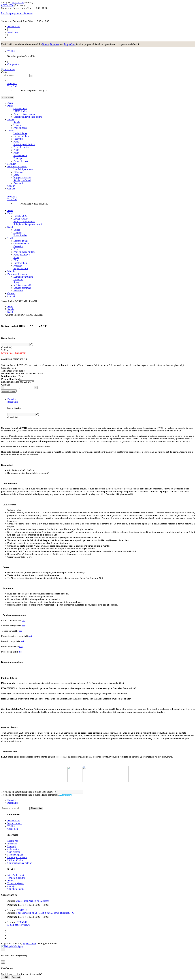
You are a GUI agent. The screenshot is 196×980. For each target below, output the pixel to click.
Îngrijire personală (22, 177)
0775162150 (18, 2)
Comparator (13, 64)
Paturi (10, 105)
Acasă (10, 103)
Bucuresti (54, 44)
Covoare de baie (21, 136)
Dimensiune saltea (10, 381)
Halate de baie (20, 155)
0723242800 (7, 5)
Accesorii (18, 183)
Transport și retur (15, 883)
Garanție (11, 886)
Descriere (12, 399)
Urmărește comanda (17, 857)
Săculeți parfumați (22, 180)
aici (23, 620)
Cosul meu (12, 829)
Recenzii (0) (13, 402)
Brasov (45, 44)
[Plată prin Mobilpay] (12, 946)
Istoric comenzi (14, 823)
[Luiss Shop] (8, 69)
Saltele (10, 119)
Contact (11, 188)
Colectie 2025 (20, 108)
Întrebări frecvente (16, 875)
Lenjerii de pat (20, 133)
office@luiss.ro (22, 924)
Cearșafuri (18, 139)
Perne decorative (21, 147)
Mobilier (11, 163)
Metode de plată (15, 854)
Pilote (16, 150)
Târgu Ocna (69, 44)
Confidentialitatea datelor (19, 863)
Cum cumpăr (13, 852)
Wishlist (11, 51)
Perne (16, 141)
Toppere (17, 125)
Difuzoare (18, 172)
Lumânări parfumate (23, 169)
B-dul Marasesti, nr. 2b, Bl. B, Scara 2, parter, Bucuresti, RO (44, 913)
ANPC (10, 880)
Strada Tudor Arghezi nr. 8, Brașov (32, 901)
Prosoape (17, 158)
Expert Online (29, 943)
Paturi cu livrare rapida (24, 114)
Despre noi (12, 841)
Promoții (11, 846)
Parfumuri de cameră (17, 166)
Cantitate (5, 384)
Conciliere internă (15, 889)
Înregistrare (12, 32)
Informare (12, 843)
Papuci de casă (20, 161)
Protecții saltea (20, 128)
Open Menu (7, 97)
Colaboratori (13, 849)
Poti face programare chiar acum (16, 13)
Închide (5, 977)
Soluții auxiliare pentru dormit (27, 116)
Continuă (16, 977)
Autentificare (13, 26)
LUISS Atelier (20, 111)
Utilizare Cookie (15, 860)
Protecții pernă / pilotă (24, 144)
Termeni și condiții (16, 878)
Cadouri (11, 186)
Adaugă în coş (8, 391)
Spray (16, 174)
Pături (16, 152)
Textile (10, 130)
